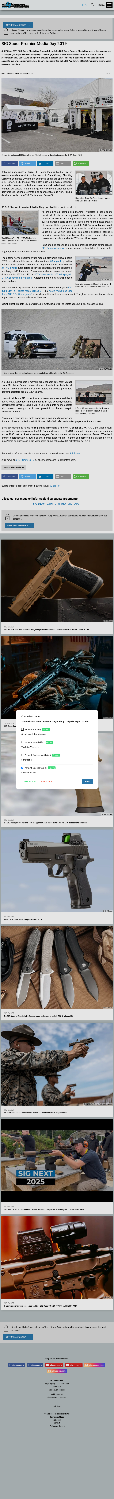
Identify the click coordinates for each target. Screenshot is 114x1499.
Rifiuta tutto (46, 781)
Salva (87, 781)
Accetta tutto (30, 781)
